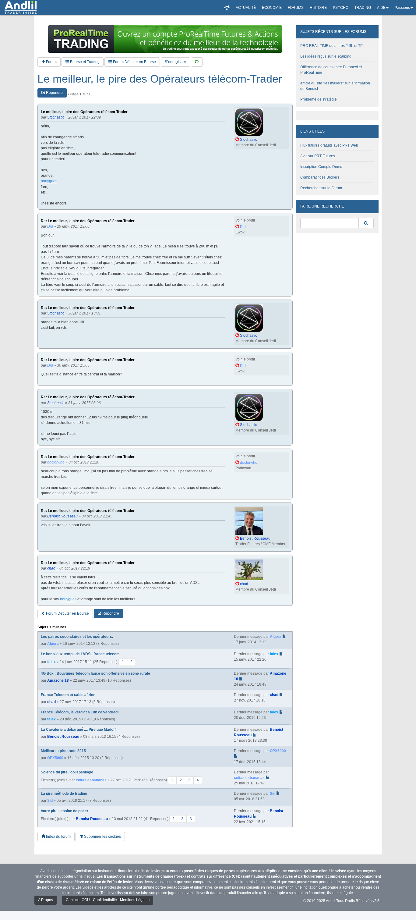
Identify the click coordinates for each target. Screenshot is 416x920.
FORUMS (296, 7)
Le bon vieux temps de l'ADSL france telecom (80, 654)
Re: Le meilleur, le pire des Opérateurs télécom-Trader (88, 221)
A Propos (45, 900)
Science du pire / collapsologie (67, 772)
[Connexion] (197, 62)
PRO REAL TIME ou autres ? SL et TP (331, 46)
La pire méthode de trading (64, 793)
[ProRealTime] (165, 39)
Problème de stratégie (318, 99)
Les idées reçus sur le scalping (325, 56)
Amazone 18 (58, 680)
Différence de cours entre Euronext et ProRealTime (331, 70)
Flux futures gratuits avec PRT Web (329, 145)
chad (51, 702)
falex (51, 662)
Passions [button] (402, 7)
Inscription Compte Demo (321, 167)
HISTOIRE (318, 7)
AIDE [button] (381, 7)
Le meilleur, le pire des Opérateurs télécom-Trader (159, 79)
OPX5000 (55, 758)
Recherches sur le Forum (321, 188)
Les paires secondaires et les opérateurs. (77, 636)
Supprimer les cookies (102, 836)
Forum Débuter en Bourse (134, 62)
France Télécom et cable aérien (68, 695)
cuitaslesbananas (91, 780)
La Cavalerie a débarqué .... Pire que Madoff (78, 729)
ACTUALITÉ (246, 7)
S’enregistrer (175, 62)
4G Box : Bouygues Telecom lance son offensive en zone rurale (95, 673)
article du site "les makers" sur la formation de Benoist (335, 86)
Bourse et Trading (84, 62)
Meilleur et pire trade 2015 (63, 751)
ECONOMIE (272, 7)
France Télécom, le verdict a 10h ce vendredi (79, 712)
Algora (53, 643)
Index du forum (58, 836)
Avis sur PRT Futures (317, 156)
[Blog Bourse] (20, 7)
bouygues (49, 181)
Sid (50, 800)
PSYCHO (340, 7)
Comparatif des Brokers (319, 177)
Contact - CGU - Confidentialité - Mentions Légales (108, 900)
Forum (51, 62)
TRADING (362, 7)
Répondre (54, 93)
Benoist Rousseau (63, 736)
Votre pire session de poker (64, 811)
